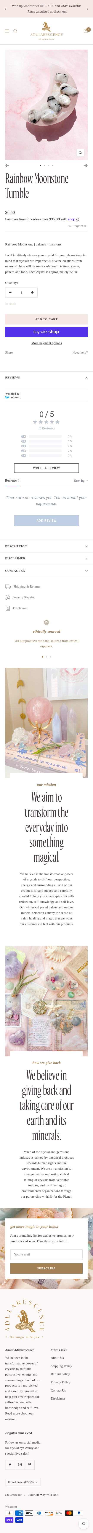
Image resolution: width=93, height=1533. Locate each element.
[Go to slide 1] (40, 165)
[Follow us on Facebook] (10, 1465)
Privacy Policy (60, 1382)
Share (9, 352)
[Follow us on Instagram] (20, 1465)
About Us (57, 1357)
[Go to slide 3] (48, 165)
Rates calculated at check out (47, 11)
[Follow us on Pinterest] (29, 1465)
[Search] (15, 31)
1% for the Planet (59, 1196)
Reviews (12, 377)
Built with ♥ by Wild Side (43, 1494)
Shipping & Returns (26, 586)
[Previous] (7, 165)
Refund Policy (60, 1374)
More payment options (46, 343)
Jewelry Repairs (23, 597)
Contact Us (15, 570)
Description (16, 546)
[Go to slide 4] (52, 165)
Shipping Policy (61, 1366)
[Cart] (85, 31)
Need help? (80, 352)
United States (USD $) (21, 1482)
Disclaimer (15, 558)
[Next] (86, 165)
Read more (12, 1413)
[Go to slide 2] (44, 165)
